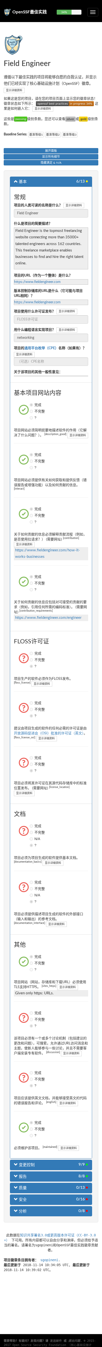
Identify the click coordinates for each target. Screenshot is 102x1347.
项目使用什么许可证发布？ (34, 311)
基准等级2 (53, 134)
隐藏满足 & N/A (51, 162)
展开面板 (51, 150)
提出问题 (74, 1341)
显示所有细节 (51, 156)
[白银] (70, 119)
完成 (31, 404)
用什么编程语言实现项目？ (34, 330)
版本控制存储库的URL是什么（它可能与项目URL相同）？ (48, 293)
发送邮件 (56, 1341)
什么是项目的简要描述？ (33, 223)
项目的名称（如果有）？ (50, 348)
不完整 (31, 411)
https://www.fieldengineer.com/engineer (48, 618)
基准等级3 (69, 134)
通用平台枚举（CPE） (41, 348)
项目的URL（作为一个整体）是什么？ (43, 275)
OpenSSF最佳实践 (29, 12)
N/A (31, 838)
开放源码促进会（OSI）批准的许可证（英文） (49, 733)
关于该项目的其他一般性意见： (38, 372)
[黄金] (83, 119)
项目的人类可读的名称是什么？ (38, 205)
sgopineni (49, 1260)
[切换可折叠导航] (92, 12)
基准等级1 (36, 134)
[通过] (20, 119)
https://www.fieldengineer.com (37, 282)
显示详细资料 (14, 90)
